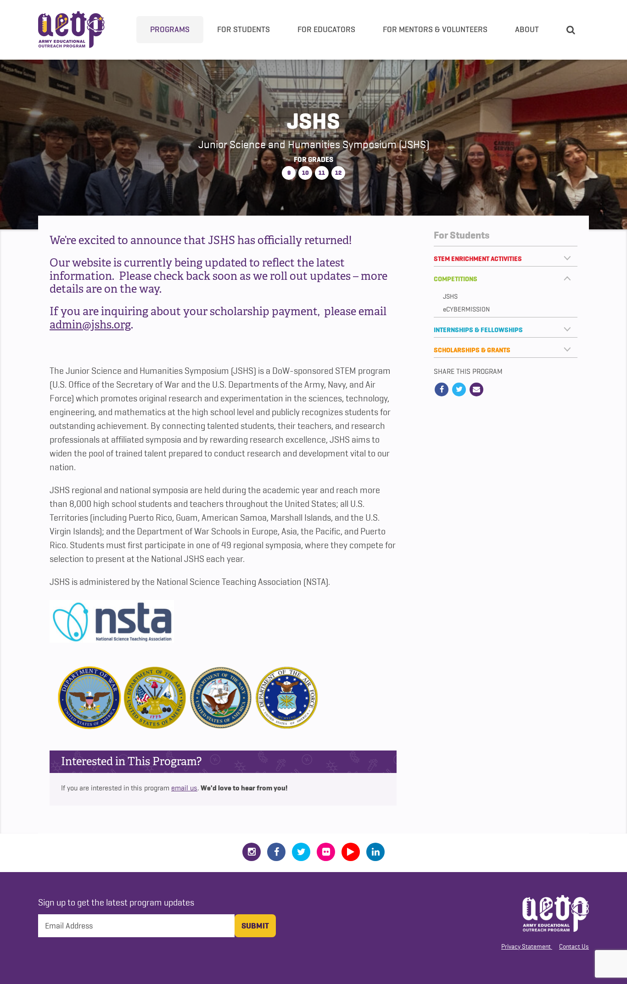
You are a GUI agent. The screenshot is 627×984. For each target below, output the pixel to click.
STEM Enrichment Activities (478, 259)
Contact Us (574, 946)
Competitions (455, 279)
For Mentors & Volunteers (435, 29)
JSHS (450, 296)
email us (184, 788)
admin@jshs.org (90, 324)
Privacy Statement (526, 946)
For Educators (326, 29)
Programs (170, 29)
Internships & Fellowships (478, 330)
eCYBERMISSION (466, 309)
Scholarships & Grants (472, 350)
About (527, 29)
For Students (243, 29)
